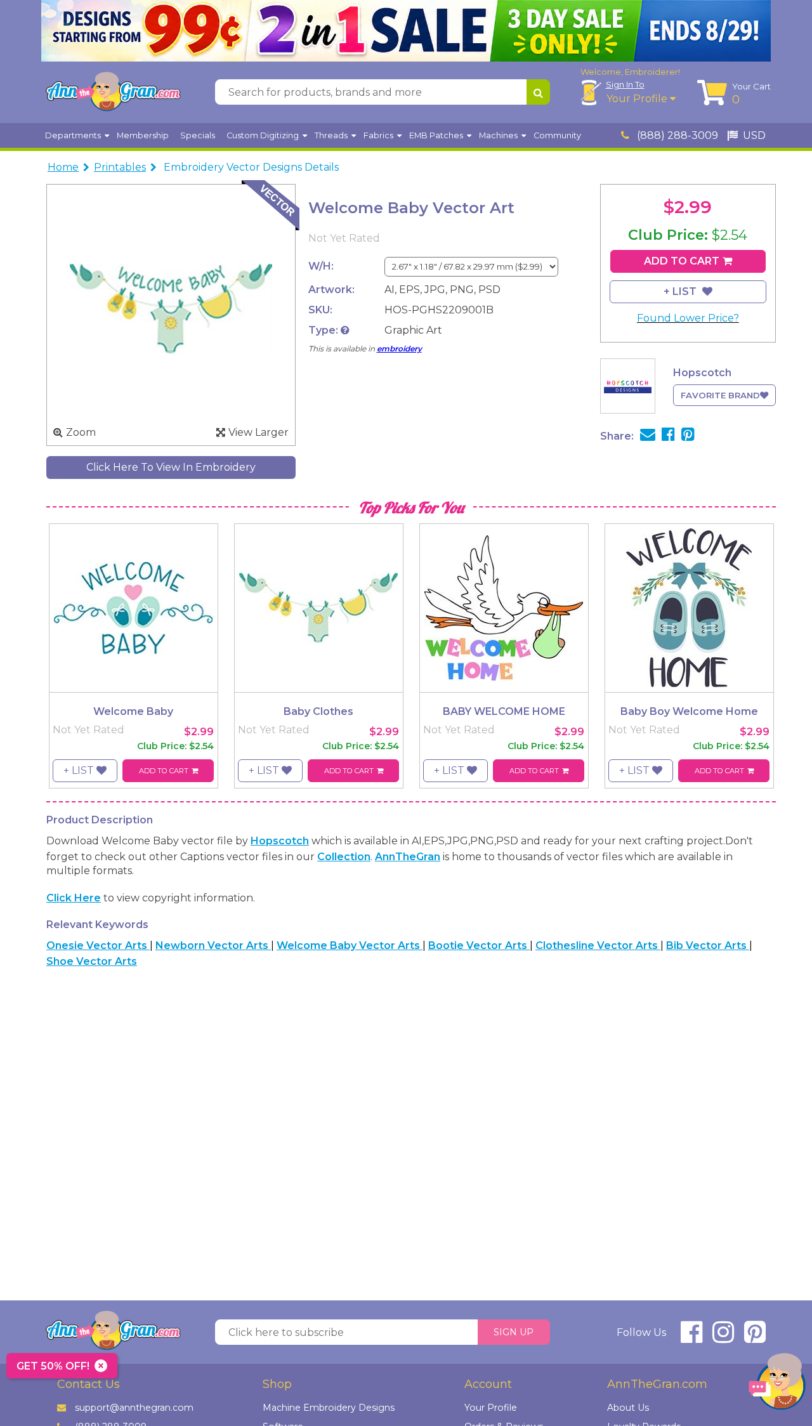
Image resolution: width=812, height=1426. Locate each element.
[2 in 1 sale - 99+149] (406, 31)
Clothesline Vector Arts (597, 945)
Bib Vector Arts (707, 945)
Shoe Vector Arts (91, 961)
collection (343, 857)
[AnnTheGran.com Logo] (113, 92)
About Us (628, 1407)
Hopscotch (280, 841)
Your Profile (638, 99)
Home (63, 167)
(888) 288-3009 (676, 135)
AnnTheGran (407, 857)
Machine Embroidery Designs (329, 1407)
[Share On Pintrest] (688, 436)
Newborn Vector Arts (213, 945)
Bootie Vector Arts (479, 945)
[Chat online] (777, 1384)
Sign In (625, 84)
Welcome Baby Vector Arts (349, 945)
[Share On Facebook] (668, 436)
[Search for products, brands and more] (538, 92)
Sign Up (514, 1332)
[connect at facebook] (691, 1337)
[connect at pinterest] (755, 1337)
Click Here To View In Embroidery (171, 467)
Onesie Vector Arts (98, 945)
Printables (120, 167)
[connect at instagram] (723, 1337)
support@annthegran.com (134, 1407)
